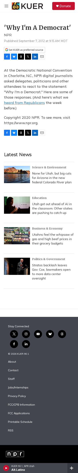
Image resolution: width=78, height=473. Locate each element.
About (12, 361)
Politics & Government (48, 259)
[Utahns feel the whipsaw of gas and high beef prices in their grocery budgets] (17, 235)
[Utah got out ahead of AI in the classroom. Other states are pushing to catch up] (17, 205)
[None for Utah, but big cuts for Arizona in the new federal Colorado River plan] (17, 174)
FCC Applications (19, 413)
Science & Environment (49, 167)
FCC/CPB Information (21, 404)
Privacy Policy (17, 396)
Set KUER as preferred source (25, 50)
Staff (11, 379)
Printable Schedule (20, 422)
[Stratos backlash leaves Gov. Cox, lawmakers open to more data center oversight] (17, 266)
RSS (10, 430)
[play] (6, 468)
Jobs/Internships (18, 387)
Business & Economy (47, 228)
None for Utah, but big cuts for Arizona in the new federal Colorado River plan (52, 177)
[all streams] (72, 468)
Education (39, 198)
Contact (13, 370)
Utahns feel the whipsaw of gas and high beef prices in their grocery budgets (53, 239)
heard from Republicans (24, 102)
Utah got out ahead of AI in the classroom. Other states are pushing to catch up (52, 208)
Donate (65, 6)
